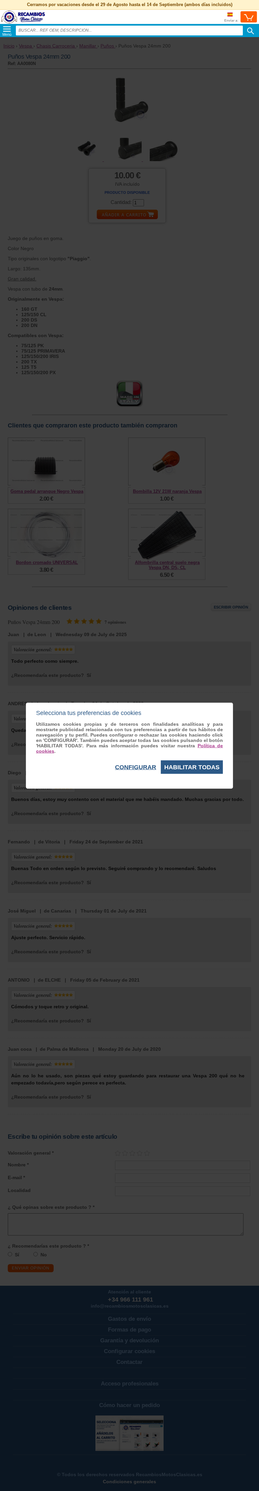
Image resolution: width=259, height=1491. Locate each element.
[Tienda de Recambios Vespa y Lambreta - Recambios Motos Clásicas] (23, 23)
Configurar (135, 767)
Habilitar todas (192, 767)
